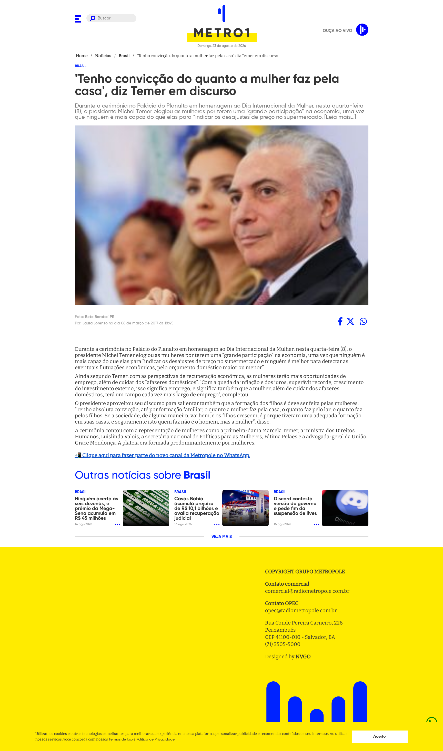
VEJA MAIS (222, 537)
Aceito (379, 737)
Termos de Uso (121, 739)
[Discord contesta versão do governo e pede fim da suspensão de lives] (345, 508)
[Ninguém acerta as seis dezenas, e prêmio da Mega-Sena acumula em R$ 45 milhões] (146, 508)
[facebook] (340, 321)
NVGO (303, 656)
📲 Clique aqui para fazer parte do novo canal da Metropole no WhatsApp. (162, 455)
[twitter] (350, 321)
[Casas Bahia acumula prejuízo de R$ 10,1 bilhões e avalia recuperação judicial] (245, 508)
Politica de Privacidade (155, 739)
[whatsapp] (363, 321)
